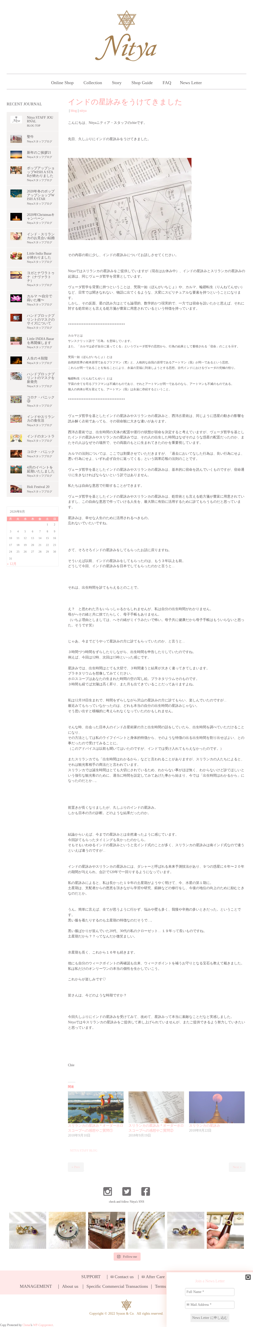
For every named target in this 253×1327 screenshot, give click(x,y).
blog (74, 110)
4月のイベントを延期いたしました (41, 469)
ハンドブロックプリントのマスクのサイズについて (41, 319)
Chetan (26, 1325)
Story (117, 82)
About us (70, 1286)
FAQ (167, 82)
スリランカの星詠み (204, 1125)
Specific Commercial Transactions (117, 1286)
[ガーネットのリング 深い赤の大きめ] (225, 1230)
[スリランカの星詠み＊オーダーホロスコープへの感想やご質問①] (96, 1107)
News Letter (191, 82)
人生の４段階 (37, 358)
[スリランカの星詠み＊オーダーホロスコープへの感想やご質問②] (156, 1107)
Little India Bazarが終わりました (39, 255)
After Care (155, 1276)
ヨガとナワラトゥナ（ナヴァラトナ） (41, 276)
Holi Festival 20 (38, 487)
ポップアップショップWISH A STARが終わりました (41, 172)
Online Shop (62, 82)
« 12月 (12, 564)
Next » (237, 1167)
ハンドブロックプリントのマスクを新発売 (41, 378)
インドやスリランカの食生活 (41, 418)
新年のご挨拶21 (39, 152)
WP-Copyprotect (43, 1325)
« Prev (76, 1167)
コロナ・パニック (41, 452)
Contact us (124, 1276)
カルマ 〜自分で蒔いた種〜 (39, 298)
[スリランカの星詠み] (217, 1107)
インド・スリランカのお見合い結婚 (41, 236)
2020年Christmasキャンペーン (41, 216)
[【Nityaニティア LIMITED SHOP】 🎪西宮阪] (185, 1230)
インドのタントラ (41, 436)
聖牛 (30, 137)
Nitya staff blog (83, 1150)
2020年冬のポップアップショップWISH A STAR (41, 195)
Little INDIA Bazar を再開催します (40, 340)
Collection (93, 82)
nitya (83, 110)
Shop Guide (142, 82)
